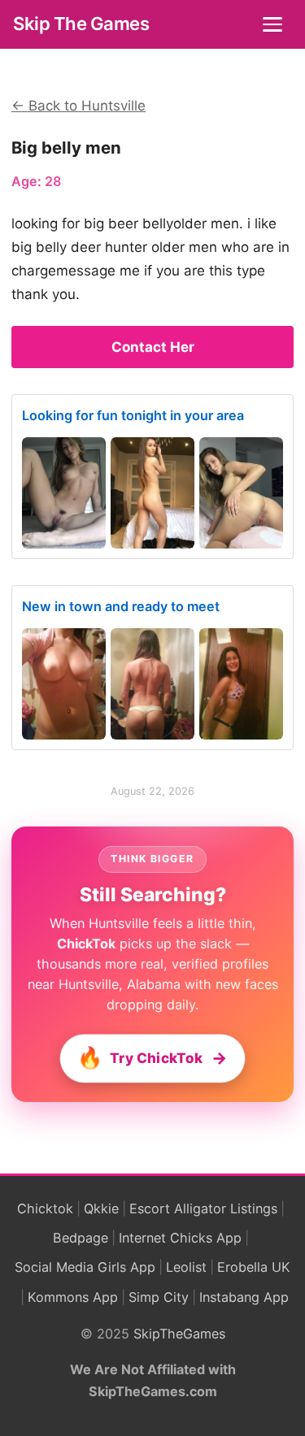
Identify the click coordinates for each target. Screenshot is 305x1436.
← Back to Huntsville (78, 106)
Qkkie (101, 1208)
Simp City (159, 1297)
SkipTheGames (179, 1333)
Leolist (186, 1267)
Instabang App (244, 1297)
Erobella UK (253, 1267)
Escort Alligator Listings (203, 1208)
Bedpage (80, 1238)
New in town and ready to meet (121, 606)
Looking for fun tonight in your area (133, 415)
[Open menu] (274, 24)
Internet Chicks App (180, 1238)
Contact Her (152, 347)
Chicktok (45, 1208)
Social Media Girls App (85, 1267)
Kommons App (73, 1297)
